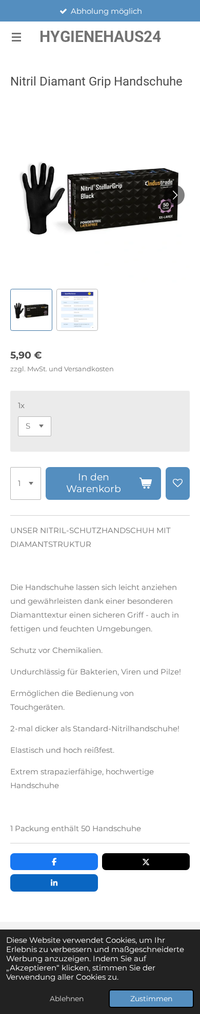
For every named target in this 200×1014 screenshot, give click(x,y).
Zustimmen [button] (151, 999)
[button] (31, 310)
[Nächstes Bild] (174, 195)
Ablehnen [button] (67, 999)
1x (21, 405)
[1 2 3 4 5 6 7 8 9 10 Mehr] (25, 483)
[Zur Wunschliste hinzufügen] (178, 483)
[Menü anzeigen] (16, 37)
